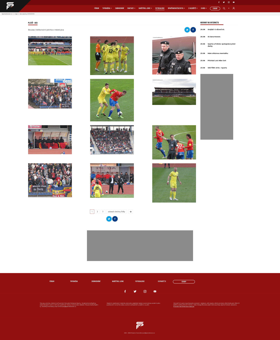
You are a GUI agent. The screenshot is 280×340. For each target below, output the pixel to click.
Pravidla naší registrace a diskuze (183, 306)
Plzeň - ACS (33, 23)
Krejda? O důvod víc (216, 29)
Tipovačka (106, 8)
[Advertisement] (216, 107)
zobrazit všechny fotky (116, 212)
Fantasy (130, 8)
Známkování (119, 8)
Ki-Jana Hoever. (214, 37)
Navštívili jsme (144, 8)
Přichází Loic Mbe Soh (217, 61)
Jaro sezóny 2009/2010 (27, 14)
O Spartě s (162, 281)
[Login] (235, 8)
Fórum (96, 8)
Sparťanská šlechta (175, 8)
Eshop (215, 8)
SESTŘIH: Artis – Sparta (217, 68)
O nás (203, 8)
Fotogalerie (159, 8)
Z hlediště (192, 8)
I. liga (16, 14)
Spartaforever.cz (7, 14)
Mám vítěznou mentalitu (218, 53)
